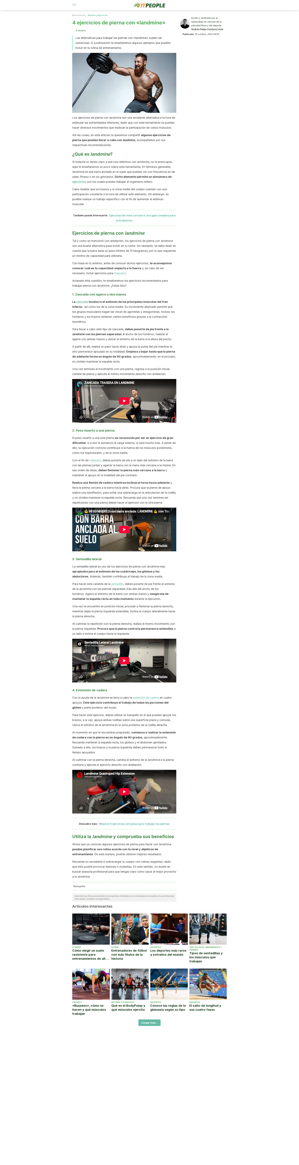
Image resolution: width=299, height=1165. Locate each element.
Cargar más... (149, 1022)
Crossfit (77, 1002)
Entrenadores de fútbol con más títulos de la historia (129, 954)
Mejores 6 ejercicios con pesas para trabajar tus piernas (134, 823)
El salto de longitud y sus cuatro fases (205, 1008)
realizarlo (95, 460)
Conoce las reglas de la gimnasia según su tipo (168, 1008)
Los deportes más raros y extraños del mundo (168, 952)
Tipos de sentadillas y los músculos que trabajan (206, 957)
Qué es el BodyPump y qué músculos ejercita (128, 1008)
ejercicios (79, 181)
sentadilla (117, 584)
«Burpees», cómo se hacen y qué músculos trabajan (89, 1010)
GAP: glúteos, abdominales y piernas (205, 948)
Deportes (155, 947)
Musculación (78, 15)
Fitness (76, 947)
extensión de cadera (146, 697)
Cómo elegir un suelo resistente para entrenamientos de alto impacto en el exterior (90, 955)
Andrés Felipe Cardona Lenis (207, 29)
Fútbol (115, 947)
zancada (82, 301)
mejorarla (120, 273)
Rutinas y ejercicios (97, 15)
